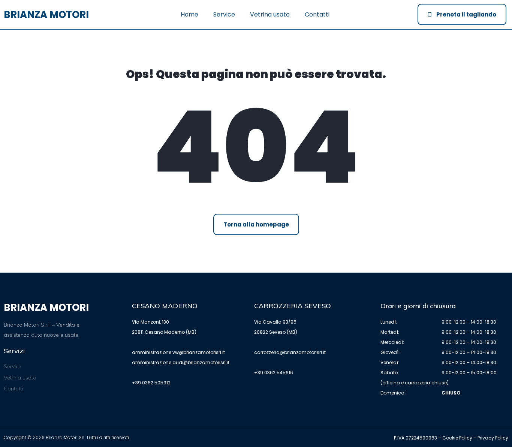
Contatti (317, 14)
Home (189, 14)
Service (224, 14)
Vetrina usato (270, 14)
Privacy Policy (493, 438)
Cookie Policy (457, 438)
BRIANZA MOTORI (46, 14)
